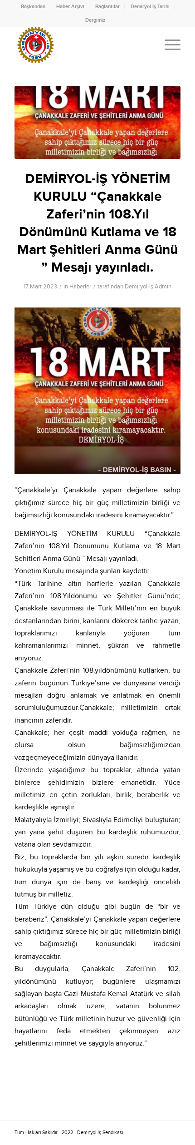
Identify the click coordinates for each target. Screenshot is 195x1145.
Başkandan (33, 7)
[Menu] (168, 45)
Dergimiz (95, 20)
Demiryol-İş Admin (148, 286)
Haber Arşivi (70, 7)
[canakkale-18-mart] (97, 122)
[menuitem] (33, 7)
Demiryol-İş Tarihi (150, 7)
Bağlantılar (107, 7)
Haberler (80, 286)
